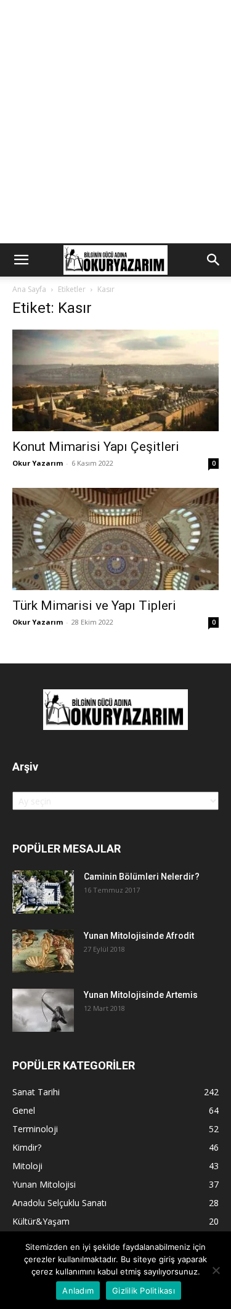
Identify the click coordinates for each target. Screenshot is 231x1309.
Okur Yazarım (37, 463)
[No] (215, 1270)
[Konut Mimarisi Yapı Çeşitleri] (115, 380)
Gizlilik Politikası (143, 1290)
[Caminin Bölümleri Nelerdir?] (43, 892)
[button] (21, 260)
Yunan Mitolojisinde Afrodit (139, 936)
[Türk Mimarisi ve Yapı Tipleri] (115, 539)
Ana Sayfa (29, 289)
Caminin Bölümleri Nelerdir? (142, 876)
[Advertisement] (115, 121)
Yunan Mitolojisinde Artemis (141, 995)
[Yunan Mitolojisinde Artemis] (43, 1010)
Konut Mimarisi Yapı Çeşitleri (95, 446)
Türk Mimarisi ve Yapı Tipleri (94, 605)
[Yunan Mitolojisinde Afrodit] (43, 951)
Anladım (78, 1290)
